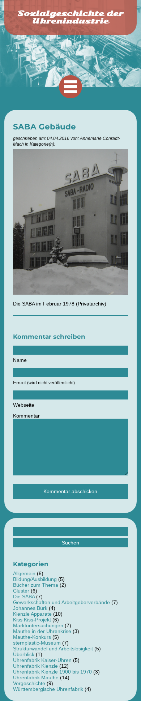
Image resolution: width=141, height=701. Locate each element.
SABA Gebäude (44, 126)
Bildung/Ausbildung (35, 579)
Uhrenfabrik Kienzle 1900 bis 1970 (52, 672)
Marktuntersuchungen (38, 625)
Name (20, 360)
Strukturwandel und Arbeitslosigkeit (53, 648)
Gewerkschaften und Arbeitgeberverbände (61, 602)
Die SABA (24, 596)
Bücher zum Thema (35, 585)
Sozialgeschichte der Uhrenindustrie (70, 17)
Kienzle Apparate (32, 614)
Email (44, 382)
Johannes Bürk (30, 608)
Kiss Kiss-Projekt (32, 620)
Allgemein (24, 573)
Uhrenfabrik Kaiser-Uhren (42, 660)
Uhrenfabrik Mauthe (36, 677)
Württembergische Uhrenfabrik (48, 689)
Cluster (21, 591)
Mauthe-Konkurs (32, 637)
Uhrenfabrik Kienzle (35, 666)
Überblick (23, 654)
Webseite (23, 405)
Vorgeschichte (29, 683)
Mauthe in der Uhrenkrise (42, 631)
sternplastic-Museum (37, 643)
